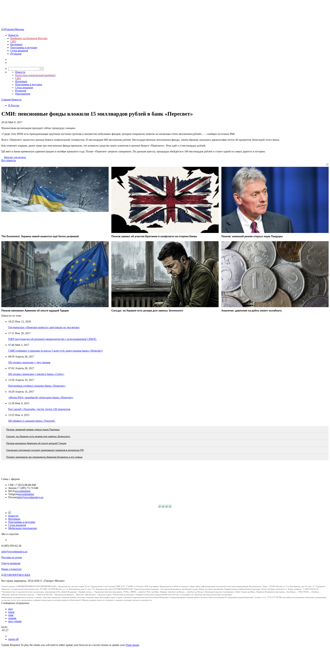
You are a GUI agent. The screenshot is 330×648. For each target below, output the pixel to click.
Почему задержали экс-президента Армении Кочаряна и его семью (44, 457)
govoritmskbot (22, 491)
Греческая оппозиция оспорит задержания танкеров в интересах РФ (45, 450)
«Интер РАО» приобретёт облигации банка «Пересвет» (40, 397)
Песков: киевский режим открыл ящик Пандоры (33, 429)
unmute (12, 618)
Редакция (15, 53)
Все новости (8, 160)
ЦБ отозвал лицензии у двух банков (29, 362)
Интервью (16, 44)
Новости (13, 35)
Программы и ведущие (23, 47)
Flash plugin (132, 645)
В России (13, 105)
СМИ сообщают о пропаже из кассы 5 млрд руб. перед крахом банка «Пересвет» (55, 350)
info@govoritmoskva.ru (30, 497)
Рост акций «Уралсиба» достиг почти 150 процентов (39, 409)
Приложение (22, 93)
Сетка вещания (19, 50)
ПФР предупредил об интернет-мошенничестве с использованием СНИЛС (52, 339)
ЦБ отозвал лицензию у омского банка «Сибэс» (36, 374)
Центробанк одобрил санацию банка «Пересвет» (37, 385)
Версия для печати (15, 157)
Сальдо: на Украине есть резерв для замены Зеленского (38, 436)
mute (11, 615)
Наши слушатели (11, 569)
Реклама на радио (11, 557)
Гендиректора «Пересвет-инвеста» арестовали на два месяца (43, 327)
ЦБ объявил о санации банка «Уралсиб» (31, 420)
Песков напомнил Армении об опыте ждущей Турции (36, 443)
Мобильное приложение (22, 528)
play (10, 608)
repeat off (13, 639)
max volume (15, 621)
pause (11, 612)
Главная (6, 99)
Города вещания (10, 563)
